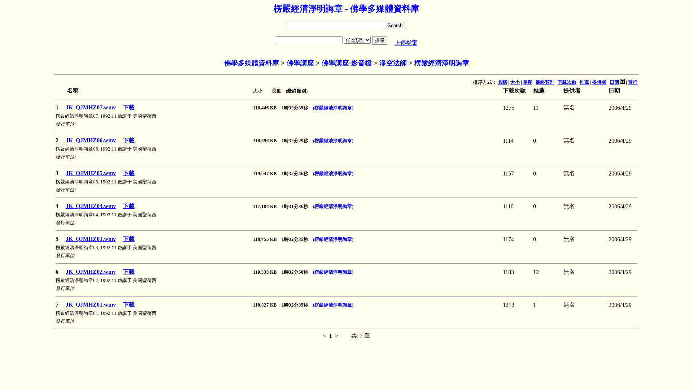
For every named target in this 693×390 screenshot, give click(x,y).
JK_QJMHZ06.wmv (91, 140)
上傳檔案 (406, 43)
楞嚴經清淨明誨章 (441, 63)
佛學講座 (300, 63)
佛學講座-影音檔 (347, 63)
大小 (515, 82)
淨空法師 (393, 63)
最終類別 (545, 82)
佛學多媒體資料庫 (251, 63)
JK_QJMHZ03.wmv (91, 239)
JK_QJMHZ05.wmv (91, 173)
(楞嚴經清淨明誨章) (333, 107)
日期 (614, 82)
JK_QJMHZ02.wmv (91, 272)
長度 (527, 82)
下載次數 (567, 82)
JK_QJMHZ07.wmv (91, 107)
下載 (129, 107)
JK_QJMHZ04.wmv (91, 206)
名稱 (502, 82)
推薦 (584, 82)
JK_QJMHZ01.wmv (91, 305)
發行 (632, 82)
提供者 (599, 82)
